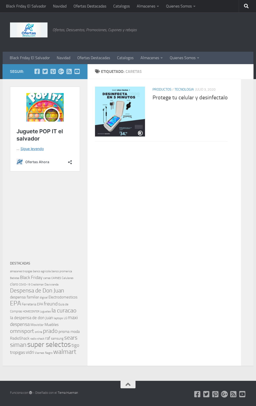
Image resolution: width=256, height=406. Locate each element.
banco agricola (42, 271)
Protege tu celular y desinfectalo (190, 97)
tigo (75, 345)
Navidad (59, 6)
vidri (30, 352)
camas (46, 278)
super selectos (49, 344)
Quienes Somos (179, 6)
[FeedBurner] (69, 71)
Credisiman (37, 284)
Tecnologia (184, 89)
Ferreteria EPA (32, 304)
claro (14, 284)
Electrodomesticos (63, 297)
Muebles (51, 324)
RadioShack (20, 338)
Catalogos (121, 6)
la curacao (64, 310)
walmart (64, 352)
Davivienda (51, 284)
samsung (57, 338)
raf (47, 338)
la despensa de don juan (31, 317)
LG (65, 318)
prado (50, 330)
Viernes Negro (43, 353)
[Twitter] (45, 71)
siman (18, 345)
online (38, 332)
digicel (44, 297)
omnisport (22, 331)
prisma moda (69, 331)
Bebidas (14, 278)
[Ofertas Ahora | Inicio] (29, 29)
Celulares (68, 278)
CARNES (56, 278)
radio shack (37, 338)
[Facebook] (37, 71)
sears (71, 337)
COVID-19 (24, 284)
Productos (162, 89)
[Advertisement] (221, 31)
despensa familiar (24, 297)
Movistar (37, 325)
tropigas (17, 352)
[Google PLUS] (61, 71)
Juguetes (45, 311)
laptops (58, 318)
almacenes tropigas (21, 271)
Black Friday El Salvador (26, 6)
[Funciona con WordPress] (30, 392)
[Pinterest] (53, 71)
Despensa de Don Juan (37, 290)
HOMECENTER (31, 311)
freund (51, 304)
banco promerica (62, 271)
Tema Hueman (68, 393)
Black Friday (31, 277)
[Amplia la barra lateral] (247, 71)
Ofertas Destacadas (90, 6)
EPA (15, 303)
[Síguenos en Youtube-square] (77, 71)
